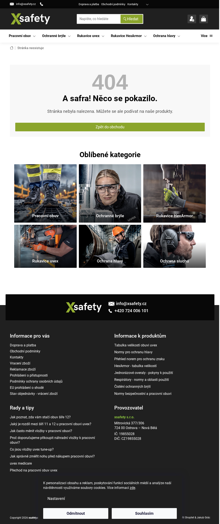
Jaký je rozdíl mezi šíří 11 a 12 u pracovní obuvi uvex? (50, 424)
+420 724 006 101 (130, 310)
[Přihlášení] (192, 19)
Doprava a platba (89, 4)
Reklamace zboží (23, 369)
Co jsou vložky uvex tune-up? (32, 449)
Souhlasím (144, 513)
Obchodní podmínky (113, 4)
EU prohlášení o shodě (27, 388)
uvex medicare (21, 463)
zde (132, 488)
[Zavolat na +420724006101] (43, 4)
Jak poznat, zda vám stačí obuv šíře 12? (40, 417)
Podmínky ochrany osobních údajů (36, 381)
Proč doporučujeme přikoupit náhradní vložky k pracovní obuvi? (52, 440)
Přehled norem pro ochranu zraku (139, 359)
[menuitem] (22, 36)
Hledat (132, 19)
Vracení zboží (20, 363)
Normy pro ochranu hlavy (133, 352)
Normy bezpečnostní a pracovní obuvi (142, 394)
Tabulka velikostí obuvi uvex (135, 345)
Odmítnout (76, 513)
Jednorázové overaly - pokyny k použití (143, 373)
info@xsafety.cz (131, 303)
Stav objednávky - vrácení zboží (34, 394)
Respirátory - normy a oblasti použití (141, 380)
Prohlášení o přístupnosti (29, 375)
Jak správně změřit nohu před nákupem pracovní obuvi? (52, 456)
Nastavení (56, 498)
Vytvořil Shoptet (185, 517)
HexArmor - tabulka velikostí (135, 366)
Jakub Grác (203, 517)
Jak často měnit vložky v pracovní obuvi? (41, 431)
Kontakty (132, 4)
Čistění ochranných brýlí (132, 386)
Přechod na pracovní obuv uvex (33, 470)
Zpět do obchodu (110, 127)
